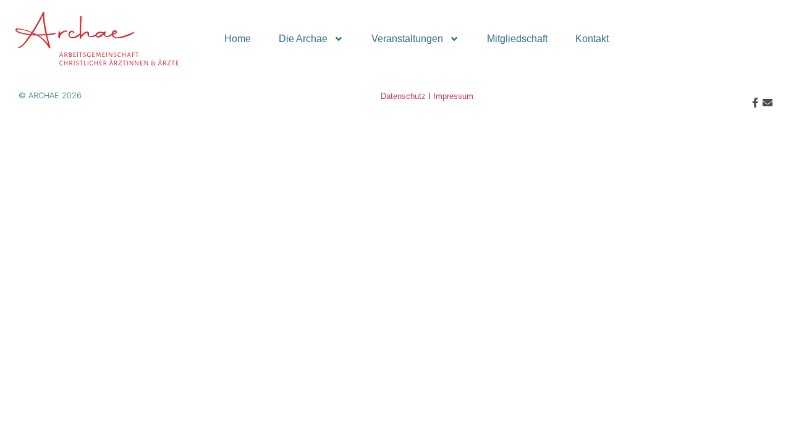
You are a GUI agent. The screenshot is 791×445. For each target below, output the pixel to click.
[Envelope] (767, 103)
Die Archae (303, 38)
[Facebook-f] (755, 103)
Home (237, 38)
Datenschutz (403, 96)
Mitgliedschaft (517, 38)
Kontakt (592, 38)
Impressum (453, 96)
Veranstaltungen (407, 38)
